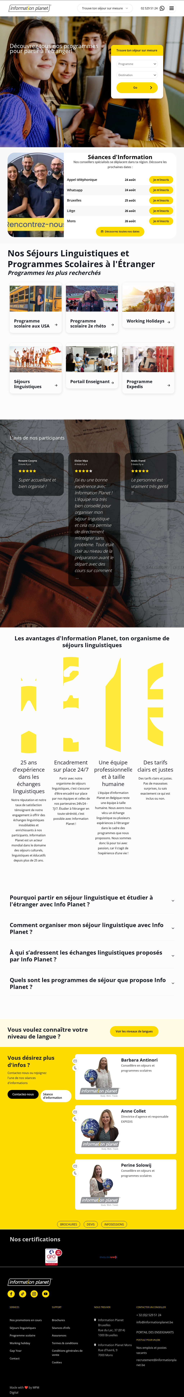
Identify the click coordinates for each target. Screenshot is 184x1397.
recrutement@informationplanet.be (156, 1362)
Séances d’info (61, 1328)
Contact (15, 1358)
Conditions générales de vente (67, 1353)
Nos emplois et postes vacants (151, 1350)
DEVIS (91, 1224)
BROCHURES (68, 1224)
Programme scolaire (22, 1335)
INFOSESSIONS (114, 1224)
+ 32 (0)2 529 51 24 (148, 1315)
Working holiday (20, 1343)
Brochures (58, 1320)
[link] (36, 195)
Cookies (57, 1362)
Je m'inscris (161, 180)
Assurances (59, 1335)
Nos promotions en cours (26, 1320)
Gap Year (16, 1350)
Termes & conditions (65, 1343)
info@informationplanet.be (154, 1322)
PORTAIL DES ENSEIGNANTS (155, 1332)
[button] (87, 598)
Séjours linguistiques (23, 1328)
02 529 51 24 (149, 8)
